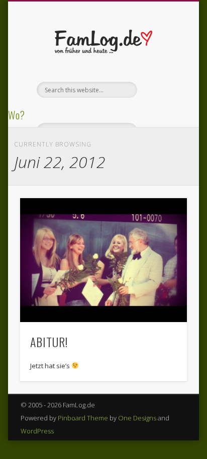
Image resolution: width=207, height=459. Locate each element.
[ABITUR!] (103, 260)
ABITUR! (49, 342)
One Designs (137, 417)
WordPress (37, 430)
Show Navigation (162, 90)
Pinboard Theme (83, 417)
